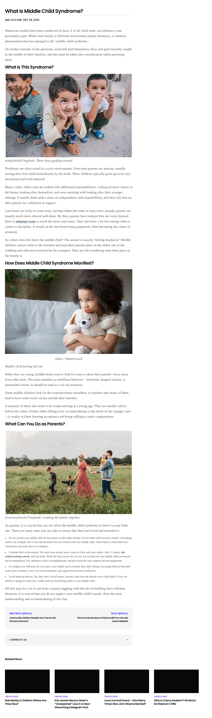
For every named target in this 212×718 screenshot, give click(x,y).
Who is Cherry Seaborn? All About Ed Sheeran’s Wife (175, 702)
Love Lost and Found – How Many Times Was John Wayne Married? (125, 702)
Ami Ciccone (13, 20)
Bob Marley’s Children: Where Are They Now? (25, 702)
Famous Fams (11, 696)
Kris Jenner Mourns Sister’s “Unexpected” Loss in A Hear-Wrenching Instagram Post (73, 704)
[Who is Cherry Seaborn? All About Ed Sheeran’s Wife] (176, 681)
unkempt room (25, 221)
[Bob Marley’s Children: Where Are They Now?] (27, 681)
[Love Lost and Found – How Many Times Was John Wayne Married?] (126, 681)
